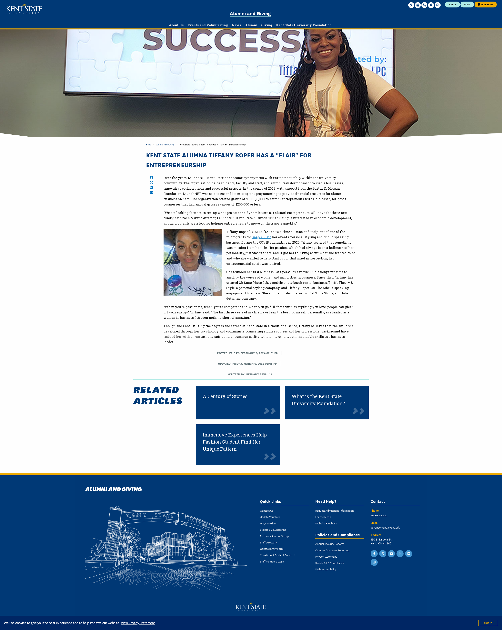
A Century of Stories (225, 396)
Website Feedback (326, 523)
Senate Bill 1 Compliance (329, 563)
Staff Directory (268, 542)
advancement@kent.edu (385, 527)
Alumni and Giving (250, 13)
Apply (452, 4)
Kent (148, 144)
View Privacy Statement (138, 622)
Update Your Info (270, 517)
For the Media (323, 517)
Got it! (488, 622)
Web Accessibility (325, 569)
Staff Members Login (272, 561)
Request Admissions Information (334, 510)
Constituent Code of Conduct (277, 555)
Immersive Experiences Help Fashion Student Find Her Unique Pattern (235, 442)
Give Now (486, 4)
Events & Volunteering (273, 529)
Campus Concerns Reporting (332, 550)
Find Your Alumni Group (274, 536)
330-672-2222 (379, 515)
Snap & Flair (261, 237)
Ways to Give (268, 523)
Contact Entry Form (272, 548)
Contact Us (266, 510)
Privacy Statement (326, 556)
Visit (467, 4)
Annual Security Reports (329, 543)
